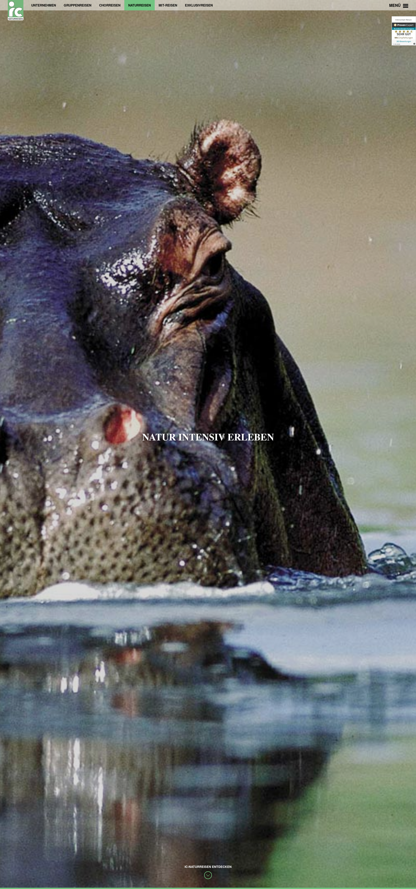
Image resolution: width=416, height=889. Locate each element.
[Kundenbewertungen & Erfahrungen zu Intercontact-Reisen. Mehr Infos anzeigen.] (404, 30)
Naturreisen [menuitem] (139, 5)
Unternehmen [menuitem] (43, 5)
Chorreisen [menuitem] (109, 5)
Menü (395, 5)
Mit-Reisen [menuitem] (168, 5)
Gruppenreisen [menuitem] (77, 5)
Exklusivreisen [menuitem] (199, 5)
